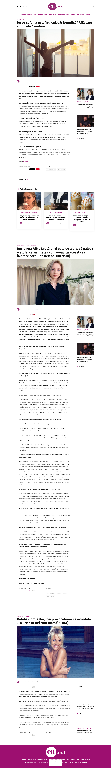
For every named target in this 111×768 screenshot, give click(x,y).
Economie (86, 101)
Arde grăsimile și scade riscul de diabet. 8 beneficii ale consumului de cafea (29, 218)
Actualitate (29, 14)
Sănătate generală (59, 212)
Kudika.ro (26, 161)
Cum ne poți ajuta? (28, 762)
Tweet (30, 314)
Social (34, 14)
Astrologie (87, 14)
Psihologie (73, 14)
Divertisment (40, 14)
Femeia (22, 245)
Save (63, 227)
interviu (65, 593)
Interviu (78, 102)
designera (59, 593)
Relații (45, 14)
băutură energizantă (51, 169)
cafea (59, 169)
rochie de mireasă (50, 596)
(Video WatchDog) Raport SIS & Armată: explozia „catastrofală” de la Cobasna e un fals (85, 131)
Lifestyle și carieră (61, 14)
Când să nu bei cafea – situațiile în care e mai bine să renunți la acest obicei (55, 218)
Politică (83, 102)
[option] (29, 211)
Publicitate (23, 14)
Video (78, 14)
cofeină (63, 169)
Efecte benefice (50, 172)
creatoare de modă (51, 593)
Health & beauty (52, 14)
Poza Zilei (28, 616)
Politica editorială (82, 762)
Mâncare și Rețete (33, 212)
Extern (18, 245)
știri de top (86, 128)
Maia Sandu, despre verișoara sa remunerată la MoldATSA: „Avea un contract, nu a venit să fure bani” (85, 106)
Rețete (67, 14)
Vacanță (82, 14)
